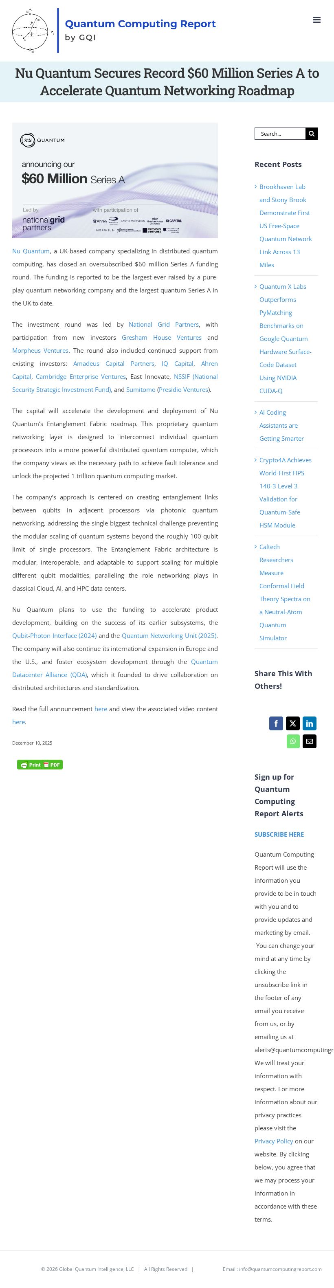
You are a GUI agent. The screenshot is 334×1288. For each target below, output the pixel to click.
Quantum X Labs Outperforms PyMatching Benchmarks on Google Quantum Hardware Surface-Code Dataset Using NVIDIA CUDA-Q (285, 338)
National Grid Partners (164, 324)
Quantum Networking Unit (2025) (169, 635)
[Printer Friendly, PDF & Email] (40, 764)
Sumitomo (141, 389)
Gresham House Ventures (162, 337)
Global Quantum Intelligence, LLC (96, 1269)
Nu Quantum (31, 251)
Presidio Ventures (183, 389)
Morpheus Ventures (40, 350)
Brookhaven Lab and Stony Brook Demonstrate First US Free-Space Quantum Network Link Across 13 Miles (285, 225)
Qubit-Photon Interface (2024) (54, 635)
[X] (292, 725)
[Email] (309, 743)
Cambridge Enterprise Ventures (81, 376)
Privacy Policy (274, 1141)
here (100, 709)
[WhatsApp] (293, 743)
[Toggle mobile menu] (317, 19)
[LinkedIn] (309, 725)
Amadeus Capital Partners (113, 363)
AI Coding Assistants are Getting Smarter (281, 425)
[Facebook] (276, 725)
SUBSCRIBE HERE (279, 834)
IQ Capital (177, 363)
